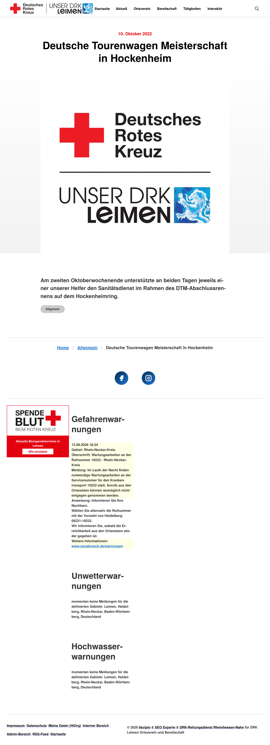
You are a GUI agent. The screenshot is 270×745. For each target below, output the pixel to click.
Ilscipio (144, 727)
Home (63, 348)
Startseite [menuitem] (102, 8)
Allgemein (53, 309)
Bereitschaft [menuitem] (167, 8)
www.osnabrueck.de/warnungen (97, 545)
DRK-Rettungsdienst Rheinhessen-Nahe (212, 727)
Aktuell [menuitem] (121, 8)
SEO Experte (165, 727)
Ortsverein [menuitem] (142, 8)
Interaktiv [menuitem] (215, 8)
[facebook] (121, 378)
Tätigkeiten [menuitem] (192, 8)
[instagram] (148, 378)
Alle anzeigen (37, 451)
